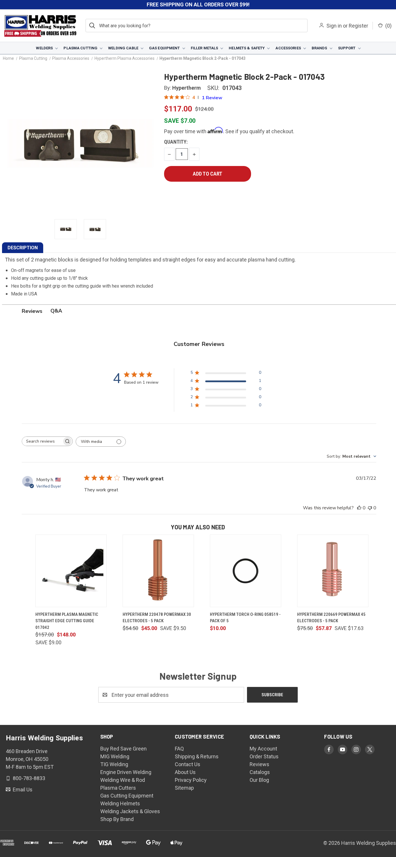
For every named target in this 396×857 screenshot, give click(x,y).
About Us (185, 772)
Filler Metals (204, 48)
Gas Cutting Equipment (126, 796)
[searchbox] (42, 441)
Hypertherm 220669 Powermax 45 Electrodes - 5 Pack (331, 618)
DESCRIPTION (23, 247)
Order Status (264, 756)
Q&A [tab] (56, 310)
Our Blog (259, 780)
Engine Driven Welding (125, 772)
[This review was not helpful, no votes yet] (370, 508)
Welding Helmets (120, 803)
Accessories (288, 48)
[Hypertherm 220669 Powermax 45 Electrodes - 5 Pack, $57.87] (332, 571)
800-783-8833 (28, 778)
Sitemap (184, 788)
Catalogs (260, 772)
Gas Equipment (164, 48)
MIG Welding (114, 756)
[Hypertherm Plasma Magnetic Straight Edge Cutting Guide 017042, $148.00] (71, 571)
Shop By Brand (117, 819)
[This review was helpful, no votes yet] (359, 508)
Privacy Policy (191, 780)
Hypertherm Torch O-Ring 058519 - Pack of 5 (245, 618)
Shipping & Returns (197, 756)
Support (347, 48)
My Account (263, 749)
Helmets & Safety (247, 48)
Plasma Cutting (80, 48)
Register (358, 26)
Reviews (259, 764)
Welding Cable (123, 48)
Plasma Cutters (118, 788)
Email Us (22, 789)
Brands (319, 48)
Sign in (334, 26)
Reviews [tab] (32, 311)
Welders (44, 48)
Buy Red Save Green (123, 749)
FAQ (179, 749)
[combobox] (351, 456)
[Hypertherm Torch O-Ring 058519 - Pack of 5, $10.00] (245, 571)
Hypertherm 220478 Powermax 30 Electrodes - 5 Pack (157, 618)
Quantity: (176, 142)
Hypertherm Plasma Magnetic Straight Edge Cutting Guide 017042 (66, 621)
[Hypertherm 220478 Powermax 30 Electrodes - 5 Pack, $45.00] (158, 571)
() (388, 26)
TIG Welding (114, 764)
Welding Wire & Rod (122, 780)
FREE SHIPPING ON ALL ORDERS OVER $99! (198, 4)
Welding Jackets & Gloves (130, 811)
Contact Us (187, 764)
